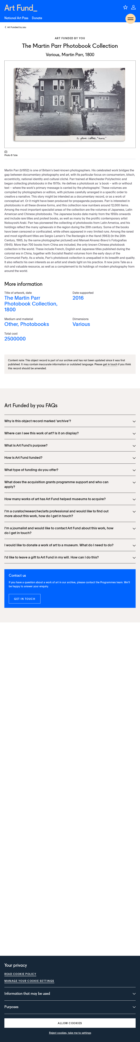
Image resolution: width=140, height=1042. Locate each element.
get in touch (110, 364)
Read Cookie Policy (20, 974)
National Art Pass (16, 18)
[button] (24, 598)
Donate (37, 18)
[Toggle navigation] (130, 19)
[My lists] (125, 7)
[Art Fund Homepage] (20, 7)
